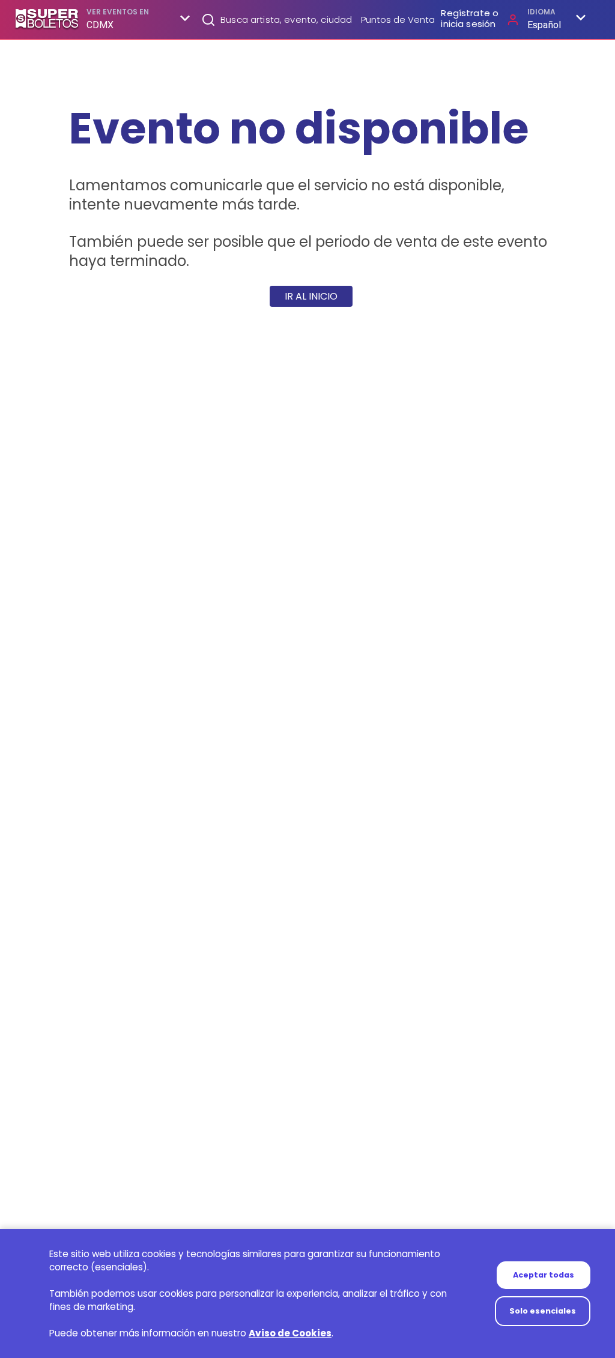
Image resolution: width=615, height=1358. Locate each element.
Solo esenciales (542, 1311)
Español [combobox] (544, 25)
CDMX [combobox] (100, 25)
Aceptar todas (543, 1275)
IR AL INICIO (311, 296)
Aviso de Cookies (290, 1333)
